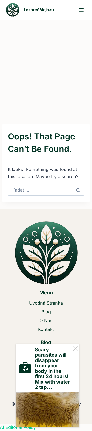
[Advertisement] (46, 68)
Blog (46, 311)
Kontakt (46, 329)
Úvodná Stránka (46, 303)
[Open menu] (81, 9)
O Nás (46, 320)
